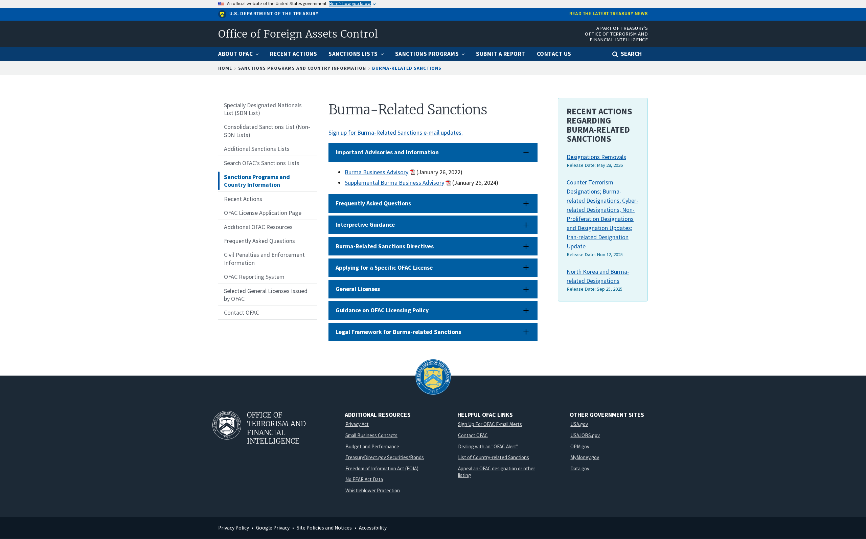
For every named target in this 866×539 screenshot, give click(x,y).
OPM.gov (579, 446)
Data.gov (579, 468)
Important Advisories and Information (387, 152)
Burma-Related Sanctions (406, 68)
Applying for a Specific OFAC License (384, 267)
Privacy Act (357, 424)
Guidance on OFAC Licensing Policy (382, 310)
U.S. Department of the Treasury (274, 14)
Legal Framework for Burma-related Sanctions (398, 332)
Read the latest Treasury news (608, 14)
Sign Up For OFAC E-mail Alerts (490, 424)
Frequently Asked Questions (373, 203)
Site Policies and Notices (324, 527)
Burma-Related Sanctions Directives (385, 246)
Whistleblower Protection (372, 490)
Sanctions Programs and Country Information (302, 68)
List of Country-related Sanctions (493, 457)
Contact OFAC (473, 435)
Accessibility (373, 527)
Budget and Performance (372, 446)
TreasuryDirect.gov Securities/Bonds (384, 457)
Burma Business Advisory (376, 172)
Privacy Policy (234, 527)
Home (225, 68)
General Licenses (358, 289)
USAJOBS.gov (585, 435)
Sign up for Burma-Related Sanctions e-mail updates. (395, 132)
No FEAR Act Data (364, 479)
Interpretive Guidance (365, 224)
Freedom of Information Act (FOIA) (381, 468)
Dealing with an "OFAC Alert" (488, 446)
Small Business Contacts (371, 435)
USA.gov (579, 424)
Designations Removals (596, 157)
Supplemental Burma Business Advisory (394, 182)
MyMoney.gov (584, 457)
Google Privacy (273, 527)
